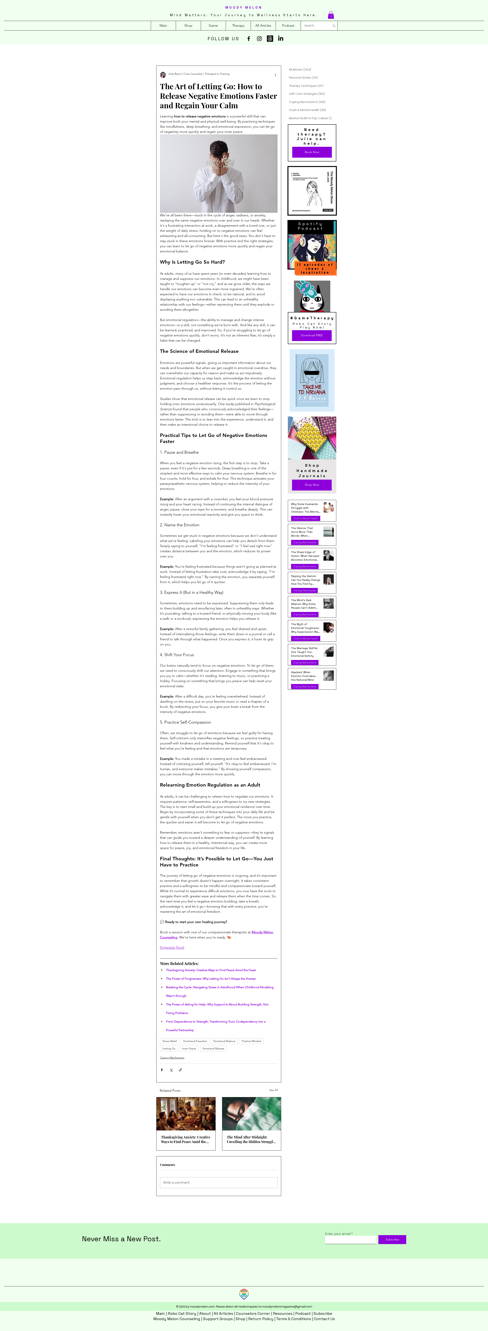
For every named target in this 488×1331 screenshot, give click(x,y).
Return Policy (260, 1318)
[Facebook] (249, 38)
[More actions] (275, 75)
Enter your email (337, 1233)
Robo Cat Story (182, 1313)
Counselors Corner (253, 1313)
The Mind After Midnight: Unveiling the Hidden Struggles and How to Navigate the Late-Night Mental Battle (251, 1139)
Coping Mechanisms (172, 1057)
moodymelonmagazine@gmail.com (287, 1307)
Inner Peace (189, 1048)
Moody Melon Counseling (176, 1318)
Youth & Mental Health (305, 518)
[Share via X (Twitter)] (171, 1070)
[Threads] (270, 38)
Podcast (303, 1313)
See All (273, 1090)
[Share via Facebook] (162, 1070)
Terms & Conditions (293, 1318)
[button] (331, 15)
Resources (282, 1313)
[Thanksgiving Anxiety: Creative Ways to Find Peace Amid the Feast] (186, 1113)
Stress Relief (169, 1041)
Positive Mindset (251, 1041)
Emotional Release (213, 1048)
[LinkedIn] (281, 38)
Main (160, 1313)
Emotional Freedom (195, 1041)
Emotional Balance (224, 1041)
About (205, 1313)
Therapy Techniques (304, 590)
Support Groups (218, 1318)
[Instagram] (259, 38)
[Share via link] (180, 1070)
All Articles (223, 1313)
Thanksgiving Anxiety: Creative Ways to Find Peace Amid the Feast (185, 1139)
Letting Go (168, 1048)
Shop (240, 1318)
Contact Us (324, 1318)
